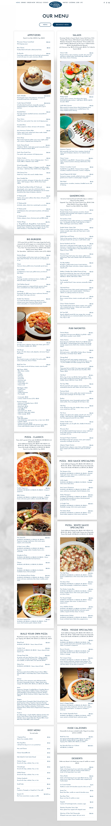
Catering (72, 2)
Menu (18, 2)
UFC (81, 2)
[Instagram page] (106, 2)
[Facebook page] (104, 2)
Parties (65, 2)
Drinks (23, 2)
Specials (39, 2)
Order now (31, 2)
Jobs (77, 2)
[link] (55, 4)
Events (45, 2)
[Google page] (109, 2)
